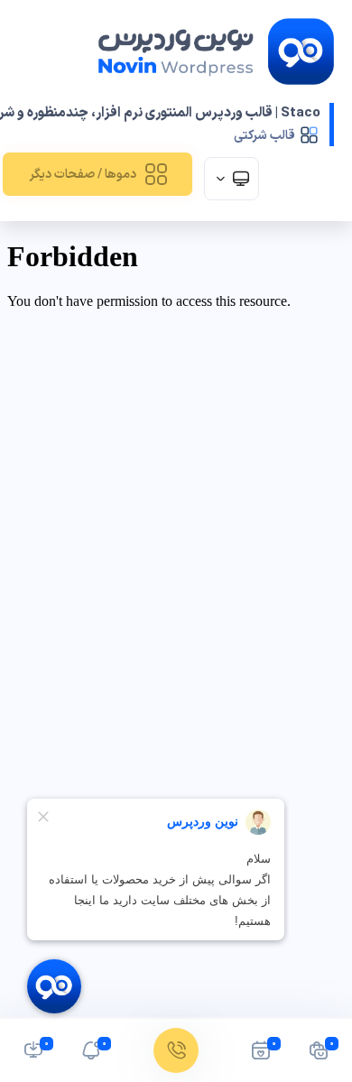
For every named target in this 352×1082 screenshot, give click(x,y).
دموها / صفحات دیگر (82, 174)
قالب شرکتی (264, 135)
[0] (319, 1054)
